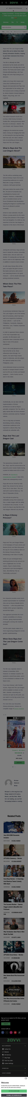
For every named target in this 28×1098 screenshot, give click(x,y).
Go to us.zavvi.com (14, 1091)
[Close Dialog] (26, 1078)
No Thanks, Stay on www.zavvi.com (14, 1095)
